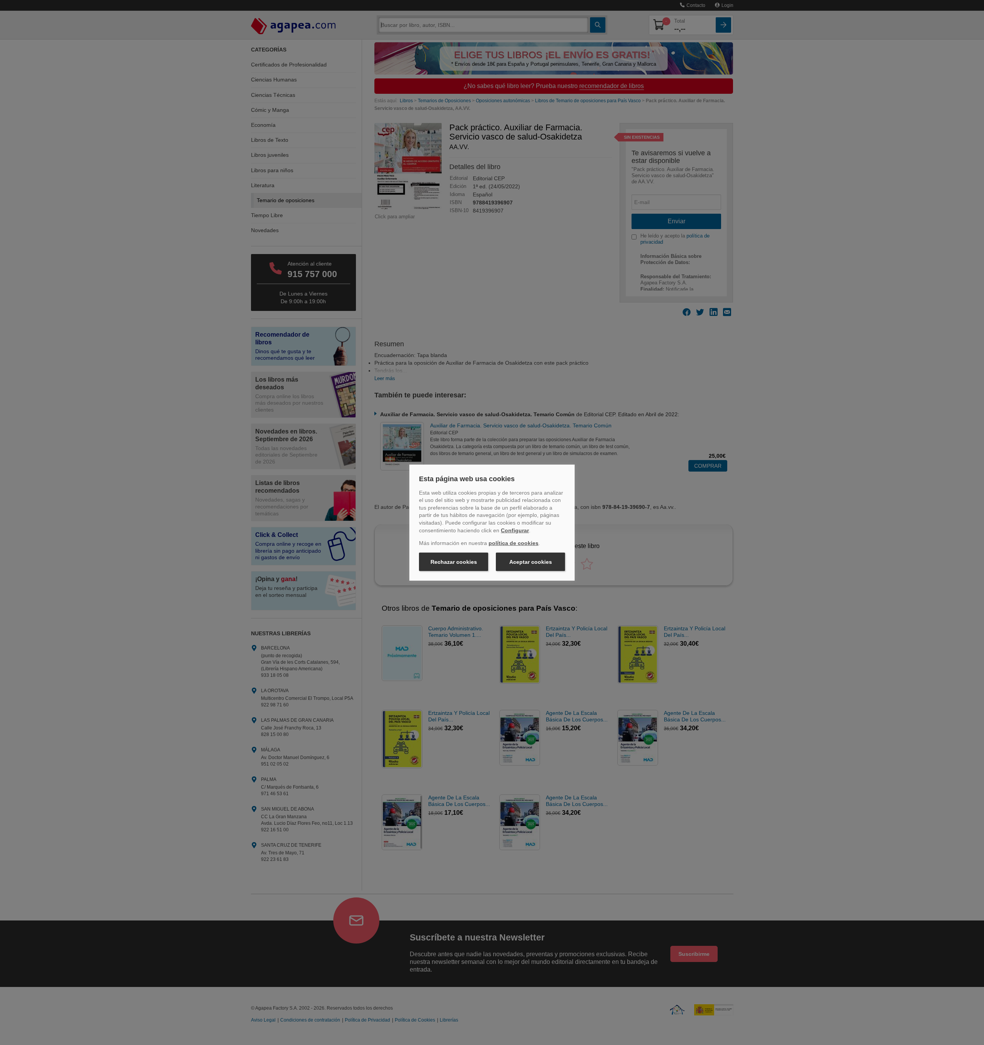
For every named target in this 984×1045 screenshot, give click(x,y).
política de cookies (514, 543)
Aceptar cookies (530, 562)
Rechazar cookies (453, 562)
